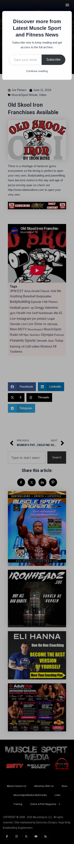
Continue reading (37, 71)
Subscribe (53, 59)
